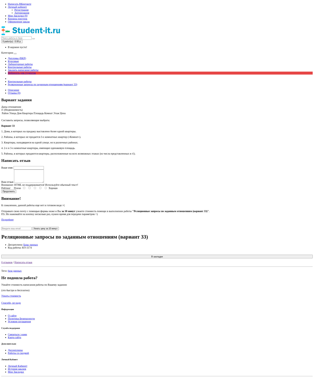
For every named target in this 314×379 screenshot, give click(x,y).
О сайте (12, 315)
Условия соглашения (19, 321)
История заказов (17, 369)
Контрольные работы (20, 67)
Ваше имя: (7, 167)
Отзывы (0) (14, 93)
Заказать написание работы (23, 70)
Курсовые (13, 61)
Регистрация (21, 10)
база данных (15, 270)
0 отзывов (6, 262)
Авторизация (21, 12)
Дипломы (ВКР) (17, 58)
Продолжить (9, 191)
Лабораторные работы (20, 64)
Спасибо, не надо (11, 302)
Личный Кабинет (17, 366)
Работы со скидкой (18, 353)
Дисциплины (15, 350)
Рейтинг (6, 188)
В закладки (157, 256)
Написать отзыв (23, 262)
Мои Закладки (16, 371)
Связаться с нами (17, 334)
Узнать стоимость (11, 295)
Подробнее (7, 219)
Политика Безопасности (21, 318)
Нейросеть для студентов (22, 73)
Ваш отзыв (7, 182)
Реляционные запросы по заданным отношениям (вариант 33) (42, 84)
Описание (13, 90)
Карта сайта (14, 337)
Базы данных (30, 244)
